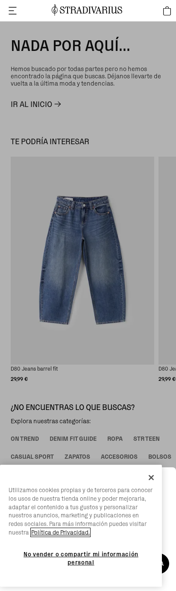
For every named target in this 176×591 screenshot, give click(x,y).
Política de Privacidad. (60, 532)
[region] (81, 526)
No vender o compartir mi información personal (80, 558)
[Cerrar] (151, 477)
